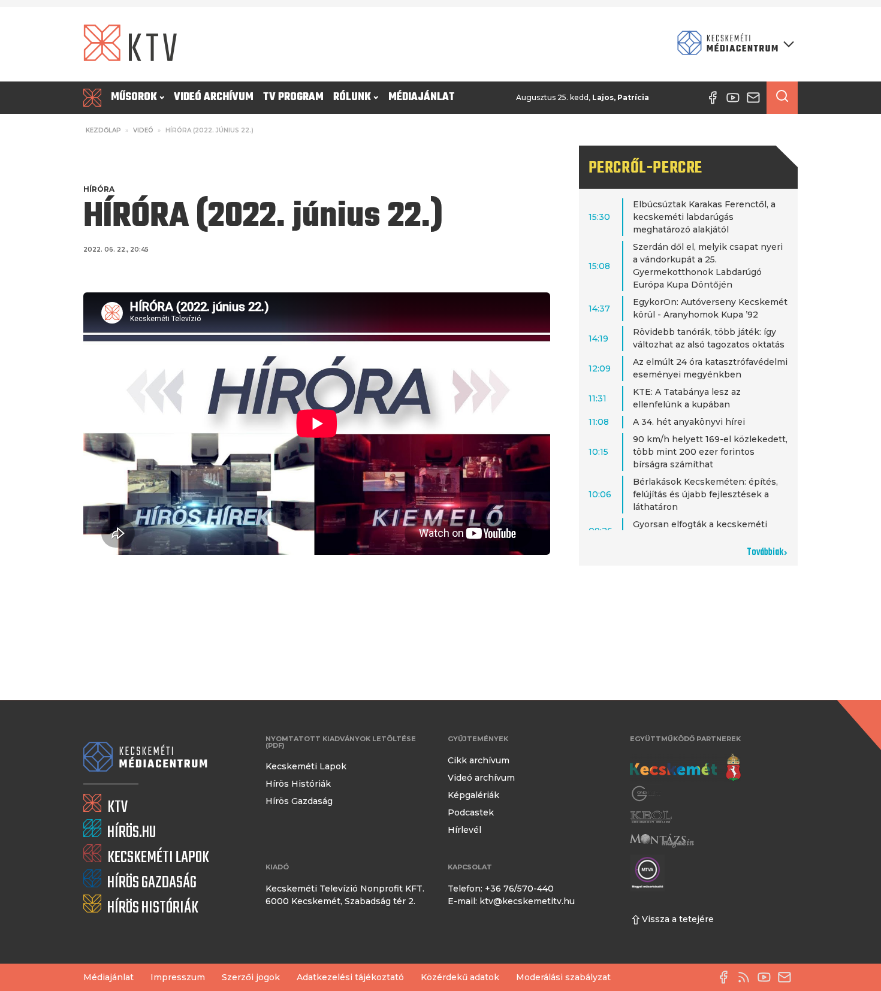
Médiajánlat (421, 97)
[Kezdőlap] (94, 98)
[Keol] (651, 817)
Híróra (98, 189)
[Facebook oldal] (726, 977)
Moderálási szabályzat (563, 977)
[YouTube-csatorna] (767, 977)
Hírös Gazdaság (299, 801)
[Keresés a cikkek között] (782, 97)
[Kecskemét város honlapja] (685, 767)
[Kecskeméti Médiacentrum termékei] (733, 44)
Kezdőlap (103, 130)
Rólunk (352, 97)
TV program (293, 97)
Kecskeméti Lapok (305, 766)
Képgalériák (473, 795)
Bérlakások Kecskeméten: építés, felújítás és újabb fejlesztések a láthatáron (705, 494)
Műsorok (134, 97)
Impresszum (177, 977)
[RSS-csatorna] (747, 977)
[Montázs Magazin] (662, 840)
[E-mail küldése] (787, 977)
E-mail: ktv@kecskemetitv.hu (511, 901)
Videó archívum (214, 97)
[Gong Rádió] (646, 793)
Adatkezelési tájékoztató (350, 977)
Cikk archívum (478, 760)
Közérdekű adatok (460, 977)
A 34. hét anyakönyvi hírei (689, 421)
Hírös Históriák (298, 783)
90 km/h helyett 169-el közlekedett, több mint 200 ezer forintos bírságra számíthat (710, 452)
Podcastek (471, 812)
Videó (143, 130)
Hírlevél (464, 829)
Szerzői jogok (251, 977)
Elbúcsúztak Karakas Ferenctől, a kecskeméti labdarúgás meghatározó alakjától (704, 217)
